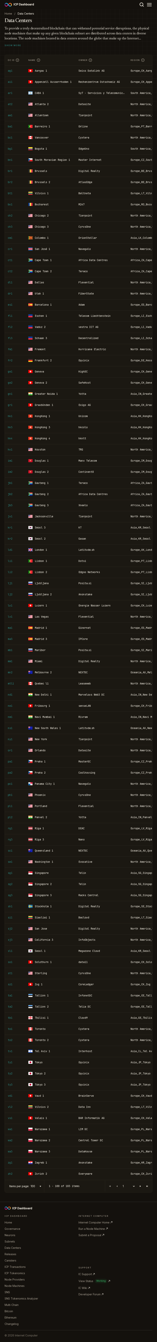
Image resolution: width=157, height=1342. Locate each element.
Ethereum (10, 1317)
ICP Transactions (15, 1266)
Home (8, 1222)
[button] (140, 1186)
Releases (10, 1254)
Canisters (10, 1260)
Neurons (10, 1235)
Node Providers (15, 1279)
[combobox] (37, 1186)
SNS (7, 1292)
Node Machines (15, 1285)
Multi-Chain (12, 1304)
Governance (12, 1228)
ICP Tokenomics (15, 1273)
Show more (13, 45)
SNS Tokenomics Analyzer (21, 1298)
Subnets (10, 1241)
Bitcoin (9, 1311)
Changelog (12, 1323)
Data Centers (13, 1247)
